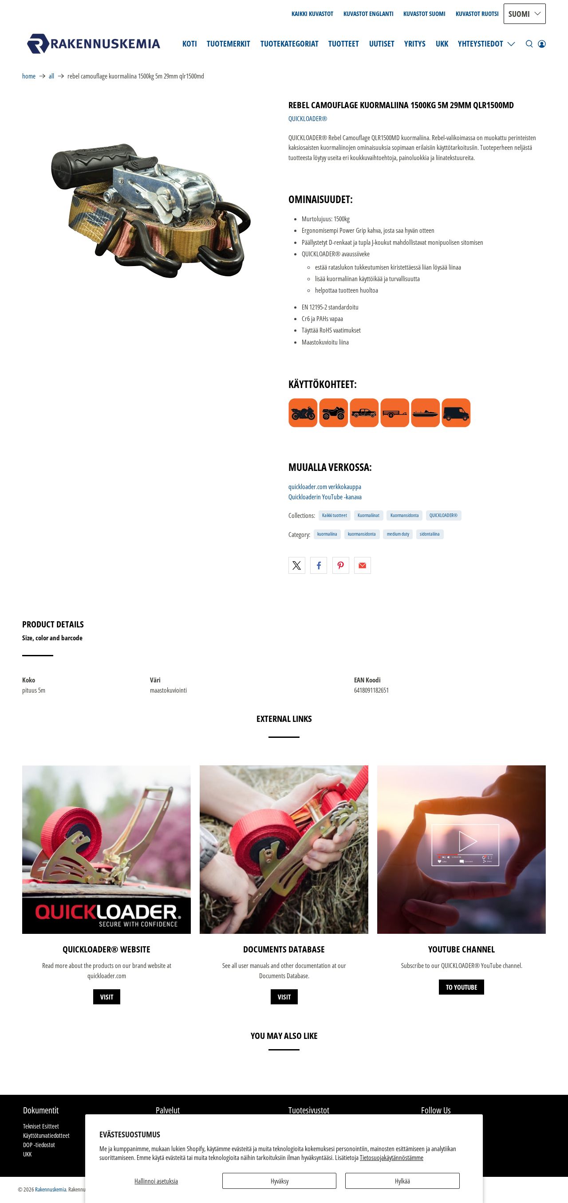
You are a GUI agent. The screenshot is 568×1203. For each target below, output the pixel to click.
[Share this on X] (296, 565)
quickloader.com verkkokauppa (324, 486)
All (51, 76)
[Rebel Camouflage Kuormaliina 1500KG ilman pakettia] (151, 211)
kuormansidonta (362, 533)
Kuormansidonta (404, 515)
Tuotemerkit (228, 43)
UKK (442, 43)
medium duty (398, 533)
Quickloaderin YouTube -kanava (325, 496)
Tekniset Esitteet (41, 1126)
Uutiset (381, 43)
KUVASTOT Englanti (368, 13)
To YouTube (461, 987)
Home (29, 76)
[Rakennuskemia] (93, 44)
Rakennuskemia (50, 1189)
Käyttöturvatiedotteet (46, 1135)
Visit (106, 996)
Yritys (415, 43)
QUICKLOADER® (307, 118)
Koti (189, 43)
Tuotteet (343, 43)
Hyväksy (279, 1180)
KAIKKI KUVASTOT (312, 13)
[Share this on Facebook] (318, 565)
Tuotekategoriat (289, 43)
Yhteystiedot (480, 43)
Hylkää (402, 1180)
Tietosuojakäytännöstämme (391, 1157)
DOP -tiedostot (39, 1144)
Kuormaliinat (368, 515)
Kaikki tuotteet (334, 515)
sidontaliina (430, 533)
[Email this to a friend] (362, 565)
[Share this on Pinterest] (340, 565)
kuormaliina (327, 533)
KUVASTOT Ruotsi (477, 13)
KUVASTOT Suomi (424, 13)
